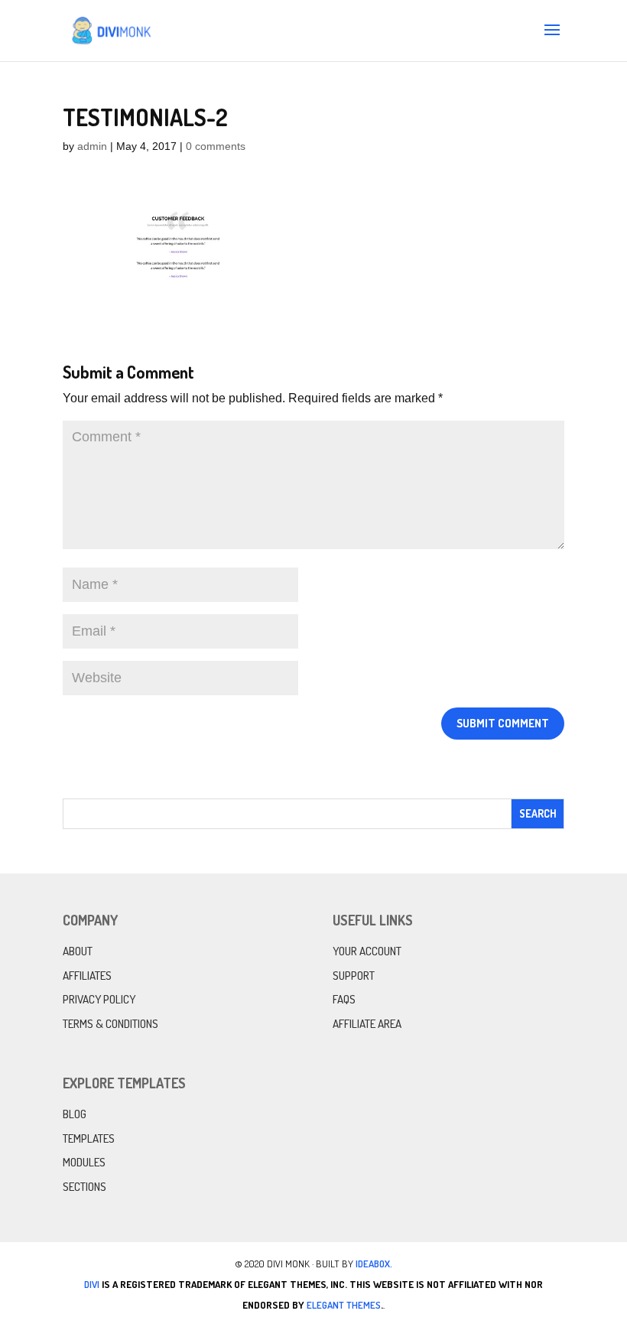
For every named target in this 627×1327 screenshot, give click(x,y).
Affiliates (87, 975)
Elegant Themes (344, 1305)
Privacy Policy (99, 999)
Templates (89, 1138)
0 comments (215, 146)
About (78, 951)
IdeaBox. (374, 1263)
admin (92, 146)
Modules (84, 1162)
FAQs (344, 999)
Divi (91, 1284)
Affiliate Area (367, 1023)
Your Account (367, 951)
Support (354, 975)
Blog (74, 1114)
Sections (84, 1186)
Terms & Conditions (110, 1023)
